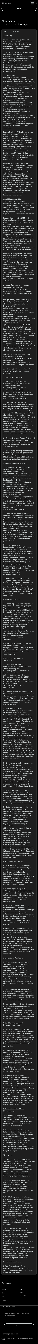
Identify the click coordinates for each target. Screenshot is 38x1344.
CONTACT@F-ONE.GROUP (9, 1334)
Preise (4, 1300)
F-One (8, 3)
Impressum (23, 1295)
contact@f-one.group (11, 1272)
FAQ (3, 1296)
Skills (3, 1293)
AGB (21, 1292)
